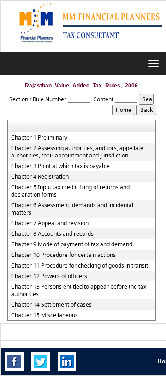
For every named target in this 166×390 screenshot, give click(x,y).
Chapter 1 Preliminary (39, 137)
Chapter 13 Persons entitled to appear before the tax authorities (78, 290)
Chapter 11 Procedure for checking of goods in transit (79, 265)
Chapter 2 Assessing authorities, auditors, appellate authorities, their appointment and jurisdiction (77, 152)
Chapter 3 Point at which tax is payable (60, 166)
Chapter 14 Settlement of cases (51, 305)
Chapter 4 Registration (40, 176)
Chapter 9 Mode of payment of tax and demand (71, 244)
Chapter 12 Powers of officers (49, 276)
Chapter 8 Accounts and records (52, 234)
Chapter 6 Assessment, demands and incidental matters (72, 209)
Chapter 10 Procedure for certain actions (63, 255)
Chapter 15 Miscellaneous (44, 315)
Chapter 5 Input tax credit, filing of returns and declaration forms (70, 191)
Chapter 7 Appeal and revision (50, 223)
